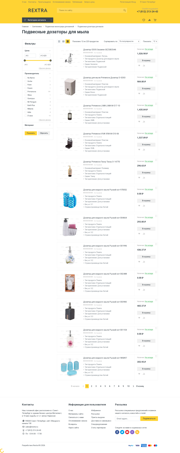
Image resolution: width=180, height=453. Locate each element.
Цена (27, 51)
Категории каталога (37, 20)
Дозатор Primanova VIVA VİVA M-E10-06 (101, 134)
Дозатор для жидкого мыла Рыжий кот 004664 (105, 218)
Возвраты (73, 424)
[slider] (25, 60)
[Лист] (68, 41)
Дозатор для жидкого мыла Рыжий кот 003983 (105, 302)
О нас (24, 2)
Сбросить (44, 133)
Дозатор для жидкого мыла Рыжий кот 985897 (105, 358)
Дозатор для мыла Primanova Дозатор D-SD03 (104, 77)
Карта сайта (74, 428)
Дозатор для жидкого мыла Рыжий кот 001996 (105, 246)
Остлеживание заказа (62, 2)
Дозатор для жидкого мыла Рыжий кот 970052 (105, 190)
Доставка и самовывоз (101, 421)
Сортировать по (110, 41)
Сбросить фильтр (45, 68)
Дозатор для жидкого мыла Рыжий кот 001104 (105, 330)
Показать (31, 133)
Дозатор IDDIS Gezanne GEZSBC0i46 (99, 49)
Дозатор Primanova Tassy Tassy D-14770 (101, 162)
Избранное (96, 410)
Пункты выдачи (44, 2)
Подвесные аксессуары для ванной (59, 27)
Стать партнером (98, 428)
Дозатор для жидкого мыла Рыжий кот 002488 (105, 274)
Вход (134, 2)
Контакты (32, 2)
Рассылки (95, 414)
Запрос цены (89, 2)
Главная (25, 27)
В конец (140, 386)
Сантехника (37, 27)
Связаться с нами (76, 417)
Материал (29, 125)
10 (128, 386)
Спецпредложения (99, 424)
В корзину (146, 60)
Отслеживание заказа (78, 421)
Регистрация (125, 2)
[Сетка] (59, 41)
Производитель (32, 73)
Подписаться (149, 418)
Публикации (77, 2)
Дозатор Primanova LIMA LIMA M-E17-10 (101, 105)
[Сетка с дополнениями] (63, 41)
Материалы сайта (76, 414)
